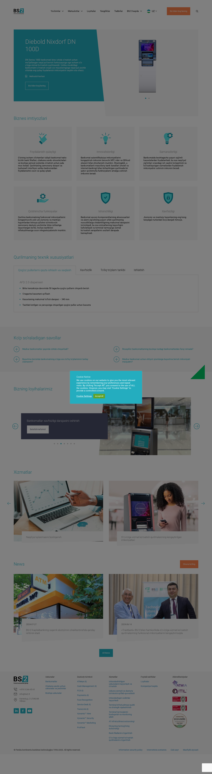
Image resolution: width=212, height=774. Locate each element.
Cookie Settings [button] (84, 396)
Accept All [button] (99, 396)
